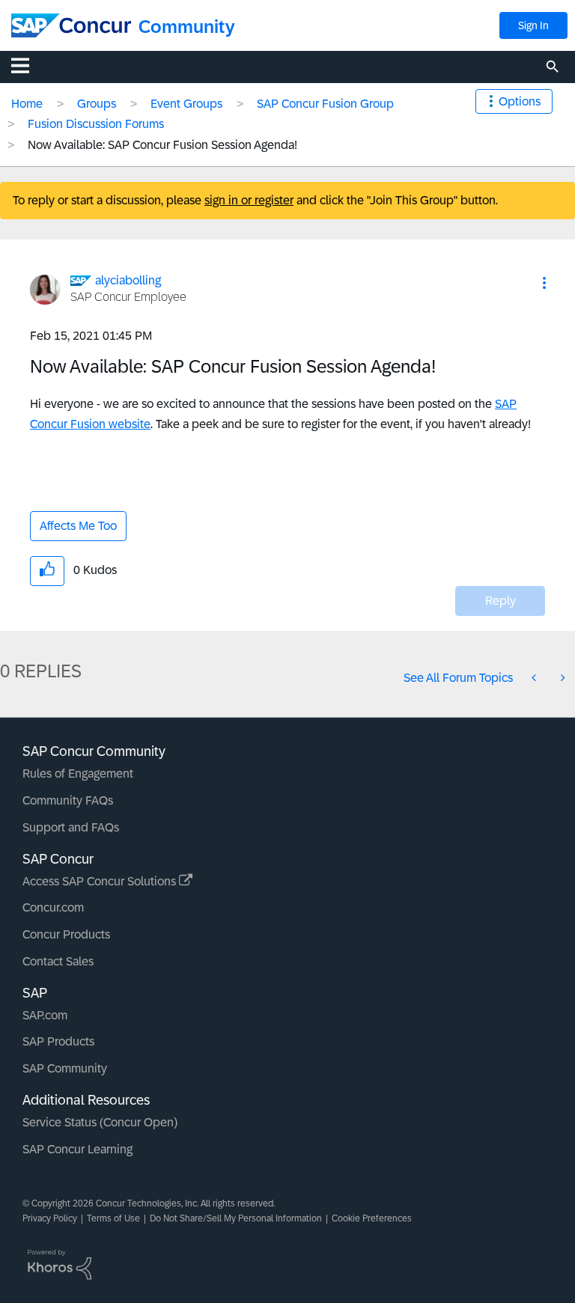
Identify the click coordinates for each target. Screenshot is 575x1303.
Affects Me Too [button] (78, 525)
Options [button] (520, 101)
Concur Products (66, 934)
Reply (500, 600)
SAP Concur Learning (77, 1149)
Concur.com (53, 907)
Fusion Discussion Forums (96, 124)
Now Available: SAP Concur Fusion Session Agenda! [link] (162, 144)
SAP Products (58, 1041)
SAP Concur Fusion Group (325, 103)
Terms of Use (113, 1218)
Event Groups (186, 103)
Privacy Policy (49, 1218)
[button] (544, 283)
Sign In (533, 25)
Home (27, 103)
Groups (96, 103)
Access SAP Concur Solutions (100, 881)
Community (187, 26)
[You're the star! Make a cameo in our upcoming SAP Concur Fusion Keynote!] (561, 677)
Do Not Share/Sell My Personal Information (236, 1218)
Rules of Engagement (77, 773)
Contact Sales (58, 961)
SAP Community (64, 1068)
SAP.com (44, 1015)
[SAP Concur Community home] (71, 25)
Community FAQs (67, 800)
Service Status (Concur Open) (99, 1122)
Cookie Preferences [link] (372, 1218)
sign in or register (248, 200)
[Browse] (27, 65)
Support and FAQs (70, 827)
